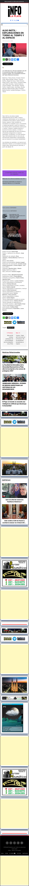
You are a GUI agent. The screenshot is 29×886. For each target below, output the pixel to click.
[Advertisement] (14, 442)
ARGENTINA (11, 327)
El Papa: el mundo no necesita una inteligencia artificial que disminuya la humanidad (14, 404)
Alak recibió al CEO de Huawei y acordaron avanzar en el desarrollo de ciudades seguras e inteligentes (14, 523)
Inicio (2, 853)
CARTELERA (25, 853)
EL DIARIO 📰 (12, 853)
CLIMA (6, 853)
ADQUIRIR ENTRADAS (14, 235)
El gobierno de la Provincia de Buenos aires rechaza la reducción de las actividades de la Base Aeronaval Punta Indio (12, 1)
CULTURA (19, 853)
